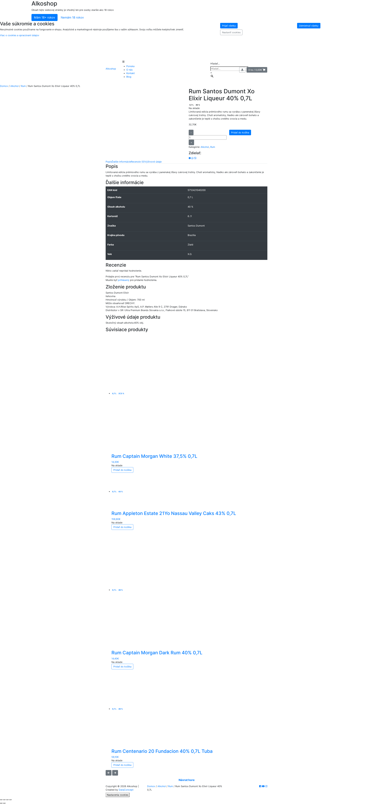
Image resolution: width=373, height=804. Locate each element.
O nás (129, 69)
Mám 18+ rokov (44, 17)
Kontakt (130, 73)
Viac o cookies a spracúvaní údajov (19, 35)
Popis (109, 161)
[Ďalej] (115, 773)
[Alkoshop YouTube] (263, 786)
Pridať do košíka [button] (122, 469)
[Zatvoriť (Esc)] (10, 799)
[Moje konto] (242, 70)
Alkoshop (111, 68)
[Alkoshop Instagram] (266, 786)
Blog (128, 76)
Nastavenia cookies (117, 794)
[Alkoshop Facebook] (260, 786)
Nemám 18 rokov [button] (72, 17)
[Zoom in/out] (1, 799)
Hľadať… (215, 63)
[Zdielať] (7, 799)
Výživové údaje (153, 161)
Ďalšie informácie (121, 161)
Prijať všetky (229, 25)
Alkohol (14, 86)
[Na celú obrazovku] (4, 799)
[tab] (109, 161)
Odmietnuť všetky (309, 25)
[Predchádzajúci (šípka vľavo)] (1, 803)
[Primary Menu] (123, 61)
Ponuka (130, 66)
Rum (23, 86)
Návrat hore (187, 780)
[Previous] (108, 773)
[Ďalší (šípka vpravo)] (4, 803)
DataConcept (126, 789)
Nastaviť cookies (231, 32)
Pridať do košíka (240, 132)
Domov (4, 86)
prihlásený (123, 280)
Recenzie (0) (138, 161)
